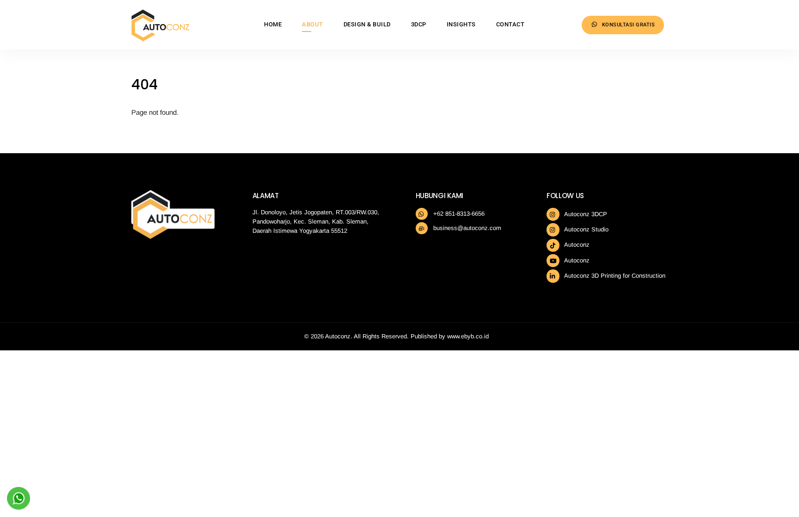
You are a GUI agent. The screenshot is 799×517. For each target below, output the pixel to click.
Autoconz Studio (585, 229)
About (312, 24)
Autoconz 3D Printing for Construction (614, 275)
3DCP (418, 24)
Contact (510, 24)
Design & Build (367, 24)
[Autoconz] (160, 37)
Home (273, 24)
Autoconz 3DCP (585, 214)
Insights (461, 24)
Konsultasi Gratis (627, 25)
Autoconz (576, 244)
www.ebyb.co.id (468, 336)
